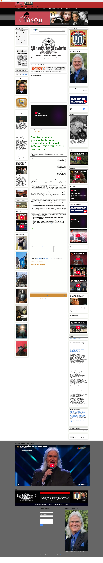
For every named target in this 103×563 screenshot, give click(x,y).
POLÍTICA (32, 8)
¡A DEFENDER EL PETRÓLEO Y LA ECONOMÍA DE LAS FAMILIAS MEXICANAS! (78, 412)
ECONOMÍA (25, 8)
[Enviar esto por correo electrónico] (57, 258)
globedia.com (85, 430)
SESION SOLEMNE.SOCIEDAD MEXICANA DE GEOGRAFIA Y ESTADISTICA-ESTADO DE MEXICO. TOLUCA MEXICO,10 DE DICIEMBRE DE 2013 (78, 349)
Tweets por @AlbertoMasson (75, 338)
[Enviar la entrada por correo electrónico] (55, 258)
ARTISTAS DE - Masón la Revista (76, 424)
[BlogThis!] (58, 258)
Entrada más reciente (35, 295)
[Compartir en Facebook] (60, 258)
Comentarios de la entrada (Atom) (51, 298)
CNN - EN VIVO (60, 8)
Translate (25, 74)
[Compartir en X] (59, 258)
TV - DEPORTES (52, 8)
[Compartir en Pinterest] (61, 258)
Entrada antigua (62, 295)
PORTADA (18, 8)
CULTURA (38, 8)
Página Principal (49, 295)
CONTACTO (75, 8)
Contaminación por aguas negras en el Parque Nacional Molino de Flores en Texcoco (77, 421)
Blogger (61, 554)
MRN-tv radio (68, 8)
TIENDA (44, 8)
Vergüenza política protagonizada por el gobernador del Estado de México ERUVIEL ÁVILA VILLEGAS (78, 416)
